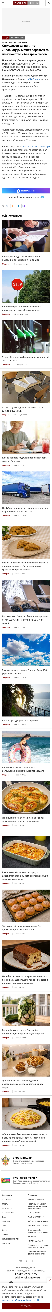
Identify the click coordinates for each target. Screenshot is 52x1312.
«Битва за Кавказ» (36, 1199)
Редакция (32, 1236)
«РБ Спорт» (34, 79)
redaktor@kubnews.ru (27, 1277)
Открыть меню (3, 3)
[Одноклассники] (13, 206)
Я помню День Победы (38, 1226)
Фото (4, 1226)
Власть (5, 1204)
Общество (6, 1199)
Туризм (5, 1234)
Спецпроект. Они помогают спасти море (38, 1231)
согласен (26, 1306)
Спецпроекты (34, 1212)
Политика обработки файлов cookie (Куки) (37, 1253)
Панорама (32, 1195)
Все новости (7, 1195)
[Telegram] (18, 206)
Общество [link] (6, 264)
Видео (4, 1230)
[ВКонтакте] (7, 206)
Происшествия (8, 1213)
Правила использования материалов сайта (38, 1246)
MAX (42, 197)
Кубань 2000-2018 (36, 1217)
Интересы (6, 1243)
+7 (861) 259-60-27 (26, 1274)
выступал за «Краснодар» (36, 146)
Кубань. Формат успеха (38, 1221)
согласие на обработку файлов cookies (21, 1300)
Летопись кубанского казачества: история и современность (37, 1206)
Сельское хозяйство (10, 1239)
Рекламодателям (35, 1241)
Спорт (5, 38)
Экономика (7, 1208)
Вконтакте (21, 1261)
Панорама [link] (6, 574)
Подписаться (28, 191)
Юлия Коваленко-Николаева (14, 42)
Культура (6, 1221)
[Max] (23, 206)
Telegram (32, 1261)
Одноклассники (26, 1261)
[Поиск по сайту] (48, 3)
